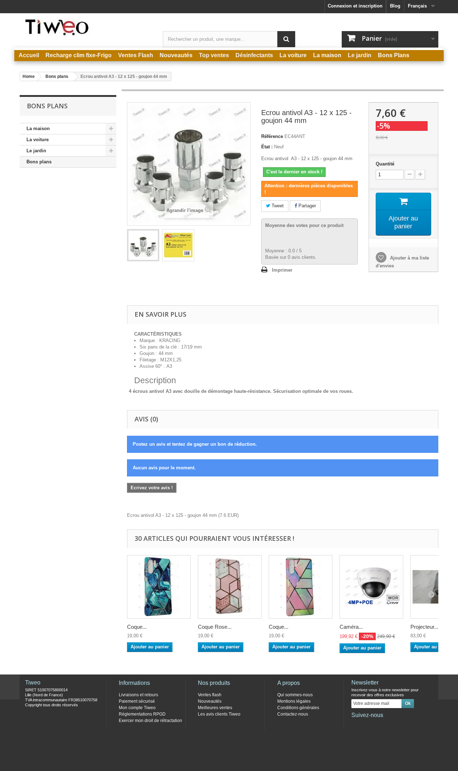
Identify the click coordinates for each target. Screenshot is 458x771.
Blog (395, 6)
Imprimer (282, 270)
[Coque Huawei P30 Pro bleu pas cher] (159, 587)
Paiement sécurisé (137, 701)
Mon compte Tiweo (137, 707)
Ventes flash (209, 694)
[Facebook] (356, 725)
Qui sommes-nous (295, 694)
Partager (306, 205)
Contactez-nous (292, 714)
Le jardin (36, 150)
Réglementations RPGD (142, 714)
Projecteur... (424, 627)
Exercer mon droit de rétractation (150, 720)
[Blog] (392, 725)
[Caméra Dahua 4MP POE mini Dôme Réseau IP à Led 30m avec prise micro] (371, 587)
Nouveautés (209, 701)
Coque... (137, 627)
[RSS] (404, 725)
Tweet (277, 205)
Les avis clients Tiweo (219, 714)
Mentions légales (294, 701)
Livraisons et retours (138, 694)
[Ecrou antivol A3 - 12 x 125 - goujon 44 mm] (143, 245)
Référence (272, 136)
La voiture (37, 139)
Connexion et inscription (355, 6)
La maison (38, 128)
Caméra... (351, 627)
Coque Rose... (215, 627)
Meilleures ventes (215, 707)
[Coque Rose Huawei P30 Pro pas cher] (230, 587)
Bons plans (39, 161)
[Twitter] (368, 725)
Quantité (385, 164)
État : (267, 146)
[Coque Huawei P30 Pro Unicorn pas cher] (300, 587)
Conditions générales (298, 707)
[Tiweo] (86, 27)
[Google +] (380, 725)
